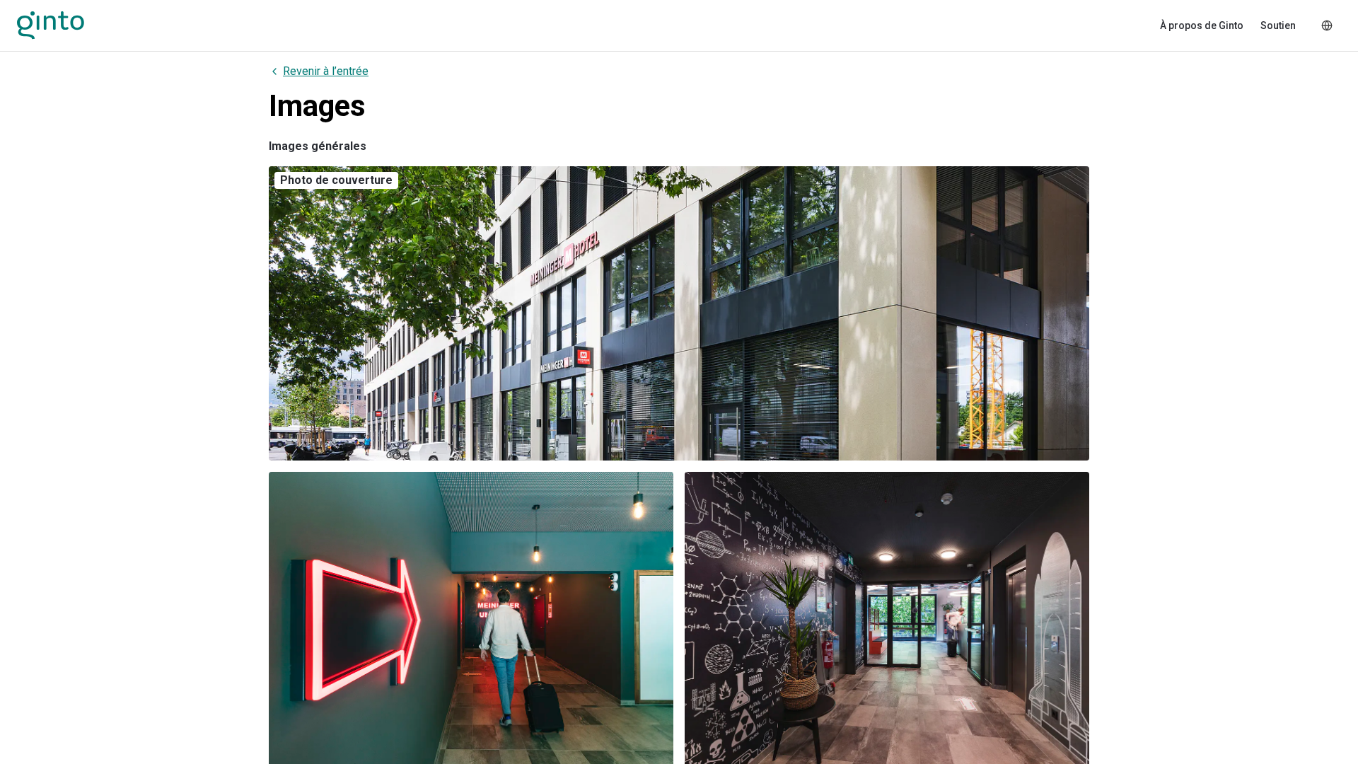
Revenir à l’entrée (325, 71)
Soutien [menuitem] (1278, 25)
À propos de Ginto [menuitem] (1201, 25)
